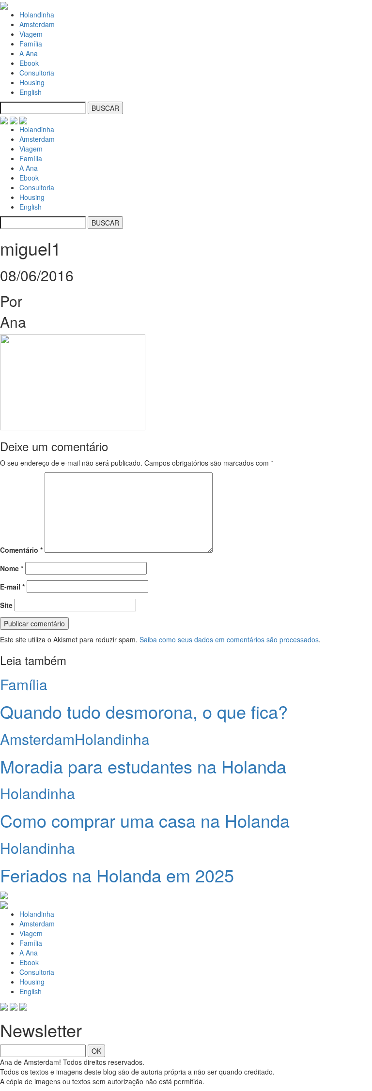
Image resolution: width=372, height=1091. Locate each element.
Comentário (21, 550)
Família (30, 43)
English (30, 92)
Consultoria (36, 72)
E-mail (12, 586)
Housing (32, 82)
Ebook (29, 63)
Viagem (31, 34)
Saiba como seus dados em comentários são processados (229, 639)
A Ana (28, 53)
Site (6, 605)
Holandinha (36, 14)
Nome (11, 568)
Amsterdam (37, 24)
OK (96, 1051)
